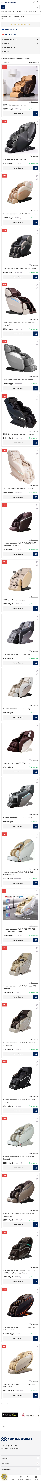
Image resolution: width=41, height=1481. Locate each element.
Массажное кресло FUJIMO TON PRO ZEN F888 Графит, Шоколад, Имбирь (19, 1271)
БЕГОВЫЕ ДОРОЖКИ (7, 12)
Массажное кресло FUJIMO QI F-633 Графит (19, 268)
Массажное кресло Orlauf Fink (14, 159)
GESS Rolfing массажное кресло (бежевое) (19, 488)
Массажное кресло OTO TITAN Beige (17, 709)
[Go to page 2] (3, 1426)
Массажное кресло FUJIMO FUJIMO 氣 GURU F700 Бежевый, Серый (20, 873)
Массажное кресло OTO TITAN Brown (17, 763)
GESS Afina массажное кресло (14, 105)
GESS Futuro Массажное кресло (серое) (18, 379)
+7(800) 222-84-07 (10, 1445)
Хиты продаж (11, 30)
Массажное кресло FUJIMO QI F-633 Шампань (20, 214)
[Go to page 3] (4, 1426)
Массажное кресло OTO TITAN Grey (16, 654)
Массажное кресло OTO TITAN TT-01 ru (17, 817)
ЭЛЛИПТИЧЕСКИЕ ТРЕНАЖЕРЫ (26, 12)
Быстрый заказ (18, 113)
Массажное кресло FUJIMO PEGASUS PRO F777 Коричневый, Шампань (19, 930)
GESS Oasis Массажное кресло (15, 600)
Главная (4, 17)
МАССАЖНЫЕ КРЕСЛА (17, 17)
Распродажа (10, 34)
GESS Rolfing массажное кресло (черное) (19, 434)
